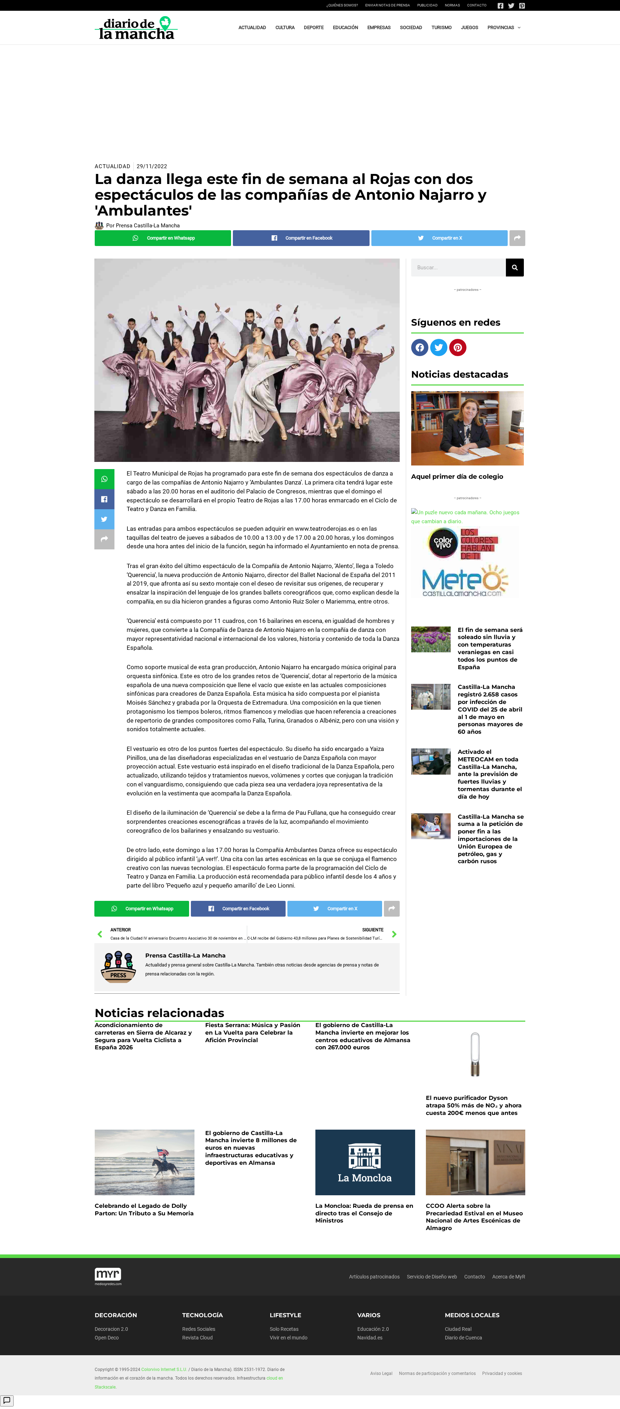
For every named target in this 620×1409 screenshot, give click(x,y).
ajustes (320, 1401)
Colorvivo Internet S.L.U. (164, 1369)
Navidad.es (369, 1338)
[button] (517, 27)
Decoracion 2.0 (111, 1329)
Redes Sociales (198, 1329)
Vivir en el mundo (288, 1338)
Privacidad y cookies (502, 1373)
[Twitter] (511, 6)
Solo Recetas (284, 1329)
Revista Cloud (197, 1338)
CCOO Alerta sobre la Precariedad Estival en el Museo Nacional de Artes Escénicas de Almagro (474, 1216)
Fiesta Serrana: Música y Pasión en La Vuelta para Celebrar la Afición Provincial (252, 1033)
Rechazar (413, 1397)
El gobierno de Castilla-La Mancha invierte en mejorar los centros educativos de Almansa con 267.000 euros (362, 1036)
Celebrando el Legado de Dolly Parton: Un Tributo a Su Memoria (144, 1209)
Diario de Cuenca (463, 1338)
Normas (452, 5)
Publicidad (427, 5)
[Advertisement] (310, 98)
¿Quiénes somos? (342, 5)
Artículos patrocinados (374, 1277)
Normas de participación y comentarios (437, 1373)
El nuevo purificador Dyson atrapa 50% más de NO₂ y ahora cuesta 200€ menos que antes (474, 1105)
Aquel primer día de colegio (457, 477)
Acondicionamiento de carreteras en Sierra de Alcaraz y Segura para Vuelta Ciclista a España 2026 (143, 1036)
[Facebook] (500, 6)
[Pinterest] (522, 6)
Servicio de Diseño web (432, 1277)
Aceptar (369, 1397)
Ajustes (457, 1397)
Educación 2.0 (373, 1329)
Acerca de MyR (508, 1277)
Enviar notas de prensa (387, 5)
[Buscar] (515, 267)
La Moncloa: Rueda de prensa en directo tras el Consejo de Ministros (364, 1213)
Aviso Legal (381, 1373)
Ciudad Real (458, 1329)
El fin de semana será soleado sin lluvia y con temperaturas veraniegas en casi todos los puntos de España (490, 649)
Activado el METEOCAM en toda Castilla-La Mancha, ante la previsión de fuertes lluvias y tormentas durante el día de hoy (490, 774)
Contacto (477, 5)
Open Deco (107, 1338)
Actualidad (113, 166)
